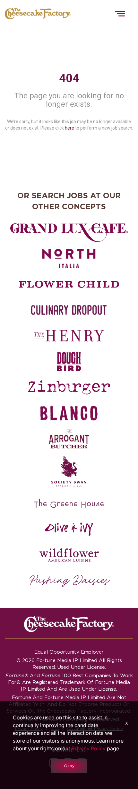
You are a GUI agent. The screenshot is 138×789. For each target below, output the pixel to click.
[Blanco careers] (69, 413)
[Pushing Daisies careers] (69, 580)
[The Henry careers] (69, 336)
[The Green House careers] (69, 503)
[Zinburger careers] (69, 387)
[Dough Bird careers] (69, 361)
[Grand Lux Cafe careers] (69, 232)
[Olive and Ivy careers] (69, 529)
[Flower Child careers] (69, 284)
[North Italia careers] (69, 258)
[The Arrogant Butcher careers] (69, 439)
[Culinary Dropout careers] (69, 310)
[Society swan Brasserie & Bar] (69, 471)
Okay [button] (69, 766)
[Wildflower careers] (69, 555)
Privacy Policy (89, 748)
